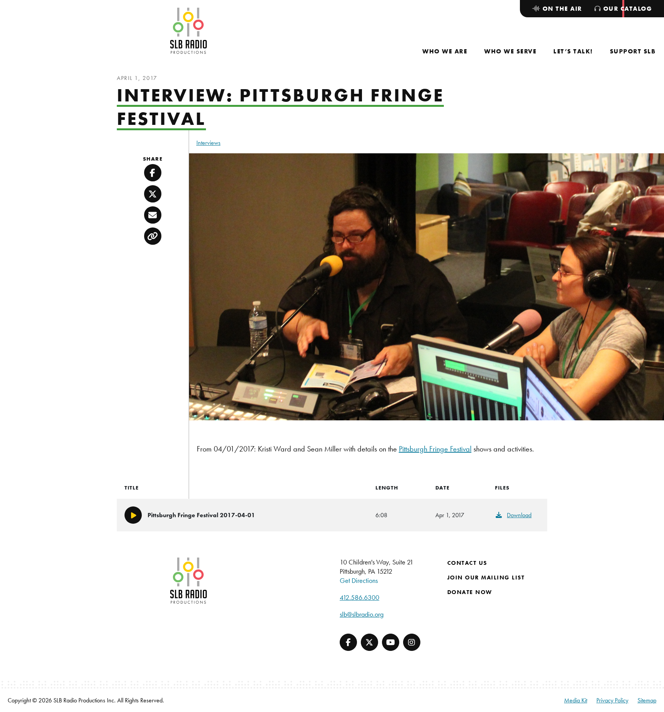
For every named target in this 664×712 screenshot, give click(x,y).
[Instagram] (411, 642)
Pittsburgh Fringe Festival (435, 449)
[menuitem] (445, 51)
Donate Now (469, 592)
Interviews (208, 143)
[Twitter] (369, 642)
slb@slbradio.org (361, 614)
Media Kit (575, 700)
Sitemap (646, 700)
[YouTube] (390, 642)
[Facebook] (348, 642)
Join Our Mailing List (486, 577)
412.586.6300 (359, 597)
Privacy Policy (612, 700)
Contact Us (467, 563)
